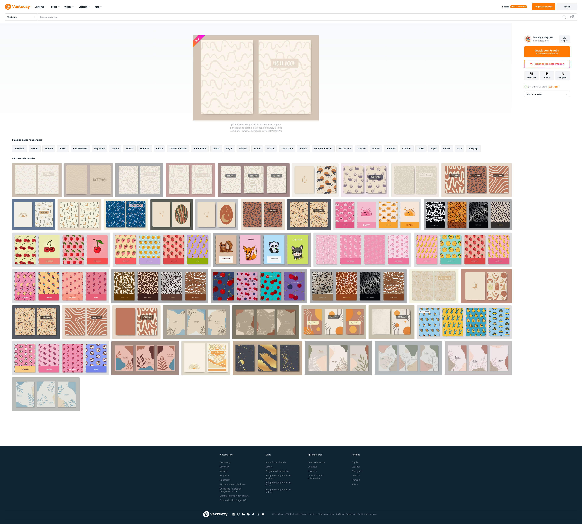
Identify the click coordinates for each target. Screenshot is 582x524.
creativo (406, 148)
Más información (534, 94)
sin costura (345, 148)
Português (357, 471)
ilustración (287, 148)
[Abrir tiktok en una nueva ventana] (253, 514)
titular (257, 148)
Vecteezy (224, 466)
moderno (144, 148)
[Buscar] (564, 17)
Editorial (83, 6)
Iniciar (567, 6)
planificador (200, 148)
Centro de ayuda (316, 462)
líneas (216, 148)
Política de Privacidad (345, 514)
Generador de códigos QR (233, 500)
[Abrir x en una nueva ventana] (258, 514)
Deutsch (356, 475)
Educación (225, 479)
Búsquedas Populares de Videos (278, 490)
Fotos (54, 6)
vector (62, 148)
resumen (19, 148)
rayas (229, 148)
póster (159, 148)
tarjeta (115, 148)
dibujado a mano (323, 148)
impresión (99, 148)
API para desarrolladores (232, 484)
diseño (34, 148)
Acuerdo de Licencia (276, 462)
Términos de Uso (326, 514)
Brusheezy (225, 462)
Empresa (224, 475)
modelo (49, 148)
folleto (447, 148)
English (355, 462)
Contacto (312, 466)
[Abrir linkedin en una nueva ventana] (243, 514)
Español (356, 466)
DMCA (269, 466)
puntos (376, 148)
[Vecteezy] (17, 7)
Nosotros (312, 471)
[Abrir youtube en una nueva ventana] (263, 514)
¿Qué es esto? (553, 87)
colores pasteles (178, 148)
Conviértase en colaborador (315, 476)
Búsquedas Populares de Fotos (278, 483)
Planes (505, 6)
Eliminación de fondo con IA (234, 495)
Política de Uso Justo (367, 514)
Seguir (564, 40)
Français (356, 479)
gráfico (129, 148)
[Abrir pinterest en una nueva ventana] (248, 514)
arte (459, 148)
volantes (391, 148)
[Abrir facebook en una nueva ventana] (233, 514)
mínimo (243, 148)
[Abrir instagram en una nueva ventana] (238, 514)
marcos (271, 148)
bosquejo (473, 148)
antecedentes (80, 148)
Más (97, 6)
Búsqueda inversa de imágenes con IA (230, 490)
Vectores (39, 6)
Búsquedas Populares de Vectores (278, 476)
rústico (303, 148)
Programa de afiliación (277, 471)
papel (434, 148)
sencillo (362, 148)
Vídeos (67, 6)
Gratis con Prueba (547, 52)
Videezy (224, 471)
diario (421, 148)
